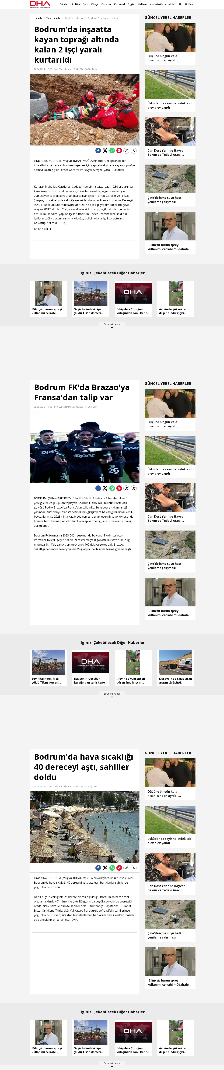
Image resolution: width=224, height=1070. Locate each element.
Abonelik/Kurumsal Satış (163, 4)
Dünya (95, 4)
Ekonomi (106, 4)
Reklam (142, 4)
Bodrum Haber (74, 18)
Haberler (38, 18)
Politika (76, 4)
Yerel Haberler (53, 18)
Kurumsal (119, 4)
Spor (85, 4)
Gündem (64, 4)
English (131, 4)
